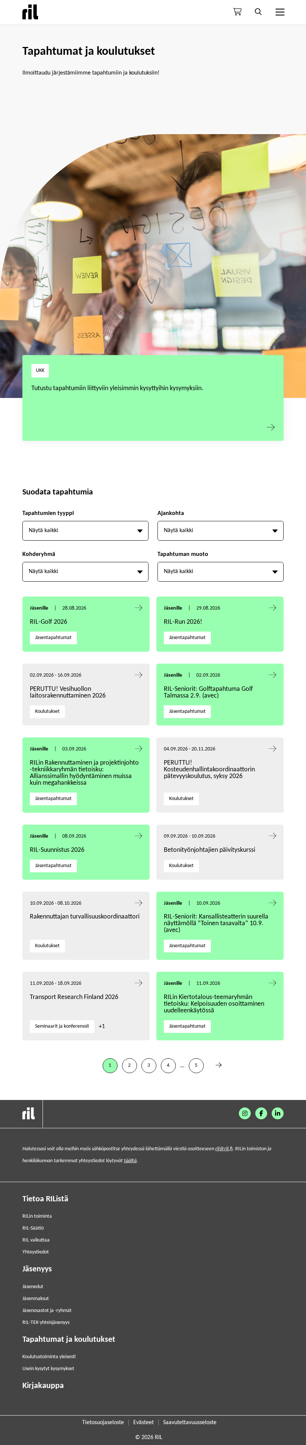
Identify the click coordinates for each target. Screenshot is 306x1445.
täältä (130, 1161)
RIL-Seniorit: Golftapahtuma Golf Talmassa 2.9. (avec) (208, 692)
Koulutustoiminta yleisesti (49, 1357)
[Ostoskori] (237, 11)
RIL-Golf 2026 (48, 622)
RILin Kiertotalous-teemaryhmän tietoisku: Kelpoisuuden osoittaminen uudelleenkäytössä (214, 1004)
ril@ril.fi (223, 1149)
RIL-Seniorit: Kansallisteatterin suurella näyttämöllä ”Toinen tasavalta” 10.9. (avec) (216, 923)
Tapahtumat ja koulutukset (68, 1339)
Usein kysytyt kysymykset (48, 1369)
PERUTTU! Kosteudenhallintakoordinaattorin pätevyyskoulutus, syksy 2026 (209, 769)
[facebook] (261, 1113)
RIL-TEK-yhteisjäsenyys (45, 1322)
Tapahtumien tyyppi (48, 513)
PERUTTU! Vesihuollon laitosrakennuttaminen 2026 (68, 692)
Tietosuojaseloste (103, 1423)
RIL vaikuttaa (36, 1240)
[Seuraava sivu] (218, 1065)
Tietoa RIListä (45, 1199)
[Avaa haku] (258, 11)
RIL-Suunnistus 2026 (57, 850)
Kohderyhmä (38, 554)
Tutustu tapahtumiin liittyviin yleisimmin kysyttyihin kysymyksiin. (117, 388)
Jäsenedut (32, 1287)
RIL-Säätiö (33, 1228)
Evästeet (143, 1423)
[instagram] (245, 1113)
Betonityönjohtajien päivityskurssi (210, 850)
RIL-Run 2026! (183, 622)
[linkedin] (278, 1113)
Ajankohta (170, 513)
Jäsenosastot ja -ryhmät (47, 1310)
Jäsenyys (37, 1269)
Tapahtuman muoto (182, 554)
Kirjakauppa (43, 1386)
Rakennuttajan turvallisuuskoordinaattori (85, 916)
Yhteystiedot (35, 1252)
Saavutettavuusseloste (189, 1423)
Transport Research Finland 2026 (74, 997)
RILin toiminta (37, 1216)
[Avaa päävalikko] (279, 11)
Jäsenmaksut (35, 1299)
